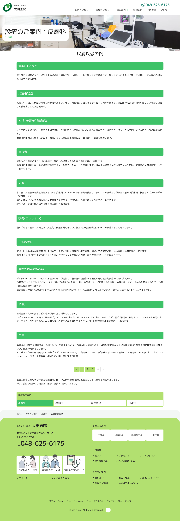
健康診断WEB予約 (51, 470)
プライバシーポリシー (60, 501)
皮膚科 (21, 402)
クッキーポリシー (82, 501)
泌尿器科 (59, 402)
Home (19, 414)
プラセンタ (124, 455)
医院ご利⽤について (128, 482)
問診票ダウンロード (74, 470)
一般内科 (132, 402)
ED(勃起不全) (101, 460)
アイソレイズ (149, 455)
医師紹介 (99, 477)
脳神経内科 (96, 402)
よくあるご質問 (61, 478)
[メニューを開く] (175, 7)
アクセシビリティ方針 (104, 501)
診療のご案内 (102, 9)
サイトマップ (124, 501)
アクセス (165, 9)
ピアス (98, 455)
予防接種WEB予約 (28, 470)
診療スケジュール (151, 477)
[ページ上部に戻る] (108, 510)
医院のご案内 (81, 9)
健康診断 (137, 9)
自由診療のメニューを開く (127, 10)
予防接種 (151, 9)
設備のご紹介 (101, 482)
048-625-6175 (158, 5)
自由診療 (121, 9)
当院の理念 (124, 477)
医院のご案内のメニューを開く (90, 10)
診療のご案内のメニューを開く (111, 10)
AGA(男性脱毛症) (127, 460)
